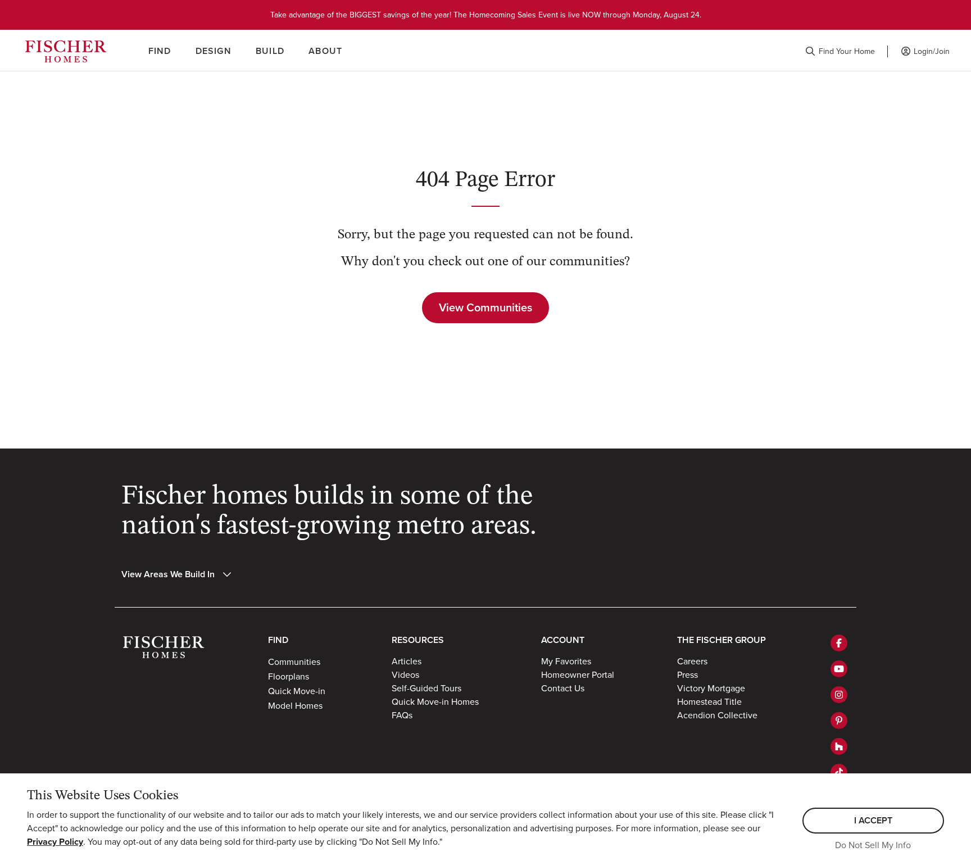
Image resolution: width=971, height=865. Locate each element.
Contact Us (562, 688)
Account (562, 639)
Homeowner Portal (577, 674)
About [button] (325, 50)
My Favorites (566, 661)
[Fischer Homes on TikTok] (839, 772)
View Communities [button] (485, 307)
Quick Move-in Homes (435, 701)
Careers (692, 661)
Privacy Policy (55, 841)
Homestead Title (709, 701)
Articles (406, 661)
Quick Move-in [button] (296, 691)
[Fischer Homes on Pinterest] (839, 720)
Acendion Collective (717, 715)
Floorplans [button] (288, 676)
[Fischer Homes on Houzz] (839, 746)
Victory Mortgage (711, 688)
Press (687, 674)
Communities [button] (294, 661)
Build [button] (270, 50)
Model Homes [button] (295, 705)
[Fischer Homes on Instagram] (839, 694)
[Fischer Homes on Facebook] (839, 643)
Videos (405, 674)
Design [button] (214, 50)
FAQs (402, 715)
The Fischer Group (721, 639)
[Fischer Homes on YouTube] (839, 668)
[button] (840, 51)
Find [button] (159, 50)
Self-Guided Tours (426, 688)
